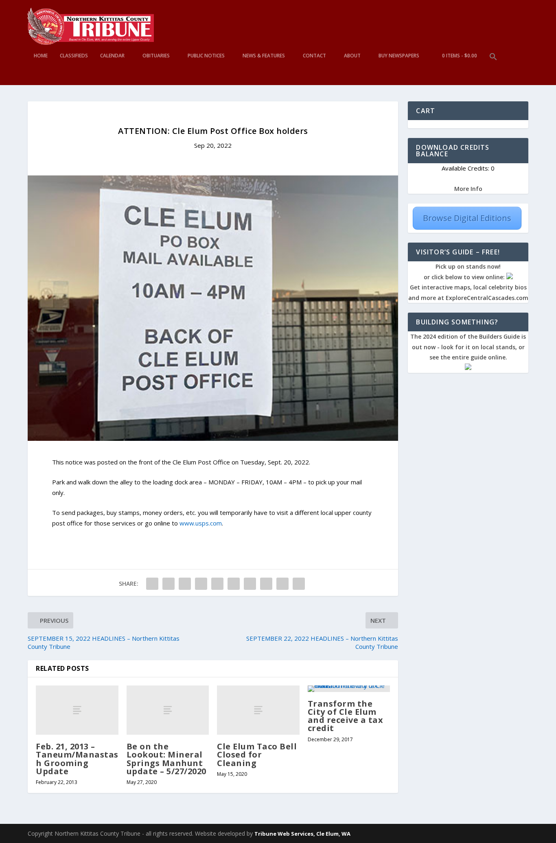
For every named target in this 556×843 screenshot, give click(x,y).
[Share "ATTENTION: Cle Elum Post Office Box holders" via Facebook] (152, 584)
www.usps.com (200, 523)
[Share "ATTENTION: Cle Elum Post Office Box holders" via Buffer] (250, 584)
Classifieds (74, 56)
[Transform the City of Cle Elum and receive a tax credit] (349, 688)
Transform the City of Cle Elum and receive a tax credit (345, 716)
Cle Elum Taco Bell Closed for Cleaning (257, 754)
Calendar (112, 56)
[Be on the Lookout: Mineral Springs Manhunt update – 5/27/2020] (168, 710)
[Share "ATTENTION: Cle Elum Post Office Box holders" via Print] (299, 584)
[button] (493, 69)
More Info (468, 189)
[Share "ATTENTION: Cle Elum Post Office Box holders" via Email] (282, 584)
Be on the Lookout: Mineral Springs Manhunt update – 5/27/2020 (166, 759)
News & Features (264, 56)
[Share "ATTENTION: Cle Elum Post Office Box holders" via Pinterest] (217, 584)
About (352, 56)
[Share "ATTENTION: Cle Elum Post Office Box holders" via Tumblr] (201, 584)
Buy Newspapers (399, 56)
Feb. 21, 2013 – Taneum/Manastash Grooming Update (77, 759)
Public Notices (206, 56)
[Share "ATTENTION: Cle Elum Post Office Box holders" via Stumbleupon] (266, 584)
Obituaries (156, 56)
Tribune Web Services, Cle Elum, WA (302, 833)
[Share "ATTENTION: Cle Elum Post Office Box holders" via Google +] (185, 584)
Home (41, 56)
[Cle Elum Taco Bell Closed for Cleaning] (258, 710)
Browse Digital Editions (467, 217)
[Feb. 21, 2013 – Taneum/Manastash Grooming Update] (77, 710)
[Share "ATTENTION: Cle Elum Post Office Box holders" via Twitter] (168, 584)
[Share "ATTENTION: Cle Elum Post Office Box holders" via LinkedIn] (233, 584)
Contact (314, 56)
